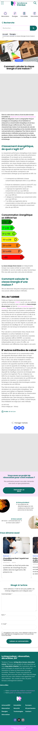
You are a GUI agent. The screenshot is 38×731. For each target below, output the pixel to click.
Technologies (18, 711)
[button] (15, 428)
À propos (28, 705)
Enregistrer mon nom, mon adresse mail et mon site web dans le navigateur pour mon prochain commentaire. (19, 634)
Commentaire (6, 594)
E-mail (4, 624)
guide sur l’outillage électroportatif (20, 692)
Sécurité (17, 708)
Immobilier (24, 16)
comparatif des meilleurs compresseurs (22, 690)
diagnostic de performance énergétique (23, 117)
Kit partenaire (30, 708)
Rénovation (5, 16)
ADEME (17, 302)
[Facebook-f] (15, 720)
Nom (3, 615)
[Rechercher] (33, 28)
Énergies (15, 16)
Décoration (6, 714)
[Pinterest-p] (23, 720)
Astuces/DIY (6, 705)
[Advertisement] (19, 93)
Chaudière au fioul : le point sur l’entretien (16, 559)
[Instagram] (19, 720)
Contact (28, 711)
